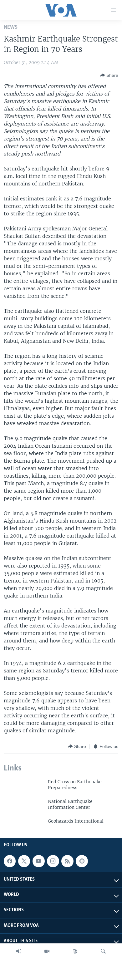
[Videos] (47, 951)
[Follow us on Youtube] (38, 861)
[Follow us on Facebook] (10, 861)
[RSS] (67, 861)
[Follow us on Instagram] (53, 861)
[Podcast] (82, 861)
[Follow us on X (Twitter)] (24, 861)
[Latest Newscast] (18, 951)
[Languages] (75, 951)
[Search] (103, 951)
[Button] (109, 75)
